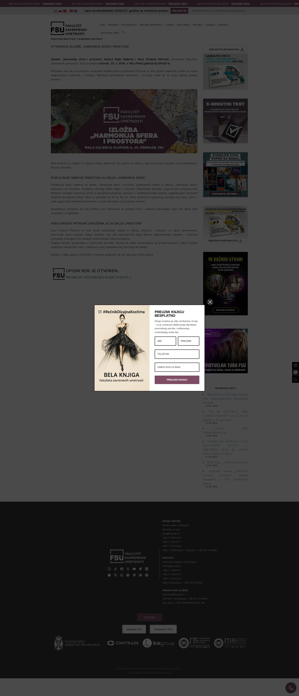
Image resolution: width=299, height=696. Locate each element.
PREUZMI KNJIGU (177, 379)
